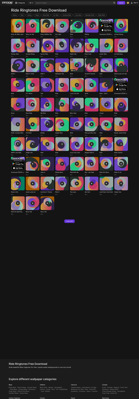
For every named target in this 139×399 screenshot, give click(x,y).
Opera (88, 391)
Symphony (74, 391)
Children (42, 385)
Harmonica (32, 389)
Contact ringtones (14, 398)
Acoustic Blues (32, 387)
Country (42, 398)
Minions (51, 387)
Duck (53, 389)
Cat (57, 389)
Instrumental (86, 387)
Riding (15, 15)
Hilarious (116, 387)
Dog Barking (63, 389)
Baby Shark (43, 387)
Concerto (94, 391)
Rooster (47, 391)
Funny (104, 387)
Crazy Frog (105, 393)
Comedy (104, 385)
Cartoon (42, 389)
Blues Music (12, 387)
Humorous (105, 389)
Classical (74, 385)
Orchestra (82, 391)
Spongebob (58, 387)
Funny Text (123, 387)
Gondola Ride (67, 15)
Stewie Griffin (114, 389)
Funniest (110, 387)
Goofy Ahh (113, 393)
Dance (73, 398)
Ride (22, 15)
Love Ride (78, 15)
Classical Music (76, 387)
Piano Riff (92, 389)
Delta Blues (13, 389)
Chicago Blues (22, 389)
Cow (42, 391)
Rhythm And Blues (23, 391)
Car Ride (56, 15)
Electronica (105, 398)
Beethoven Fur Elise (77, 389)
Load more (69, 221)
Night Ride (101, 15)
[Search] (114, 3)
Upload (121, 3)
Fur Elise (93, 387)
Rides (37, 15)
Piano (86, 389)
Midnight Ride (89, 15)
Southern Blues (13, 393)
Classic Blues (24, 393)
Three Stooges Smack (109, 391)
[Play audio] (18, 26)
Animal (48, 389)
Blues (10, 385)
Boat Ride (46, 15)
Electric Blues (21, 387)
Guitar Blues (12, 391)
